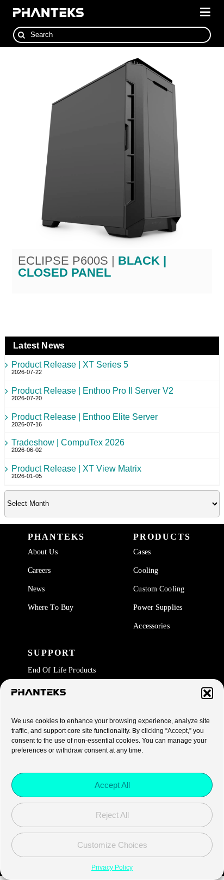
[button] (207, 693)
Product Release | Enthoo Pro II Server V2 (92, 390)
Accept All (112, 785)
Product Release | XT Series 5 (69, 364)
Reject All (112, 815)
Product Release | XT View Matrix (76, 468)
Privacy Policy (112, 867)
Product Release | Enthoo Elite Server (84, 416)
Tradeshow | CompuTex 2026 (68, 442)
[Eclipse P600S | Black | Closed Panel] (112, 147)
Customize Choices (112, 845)
